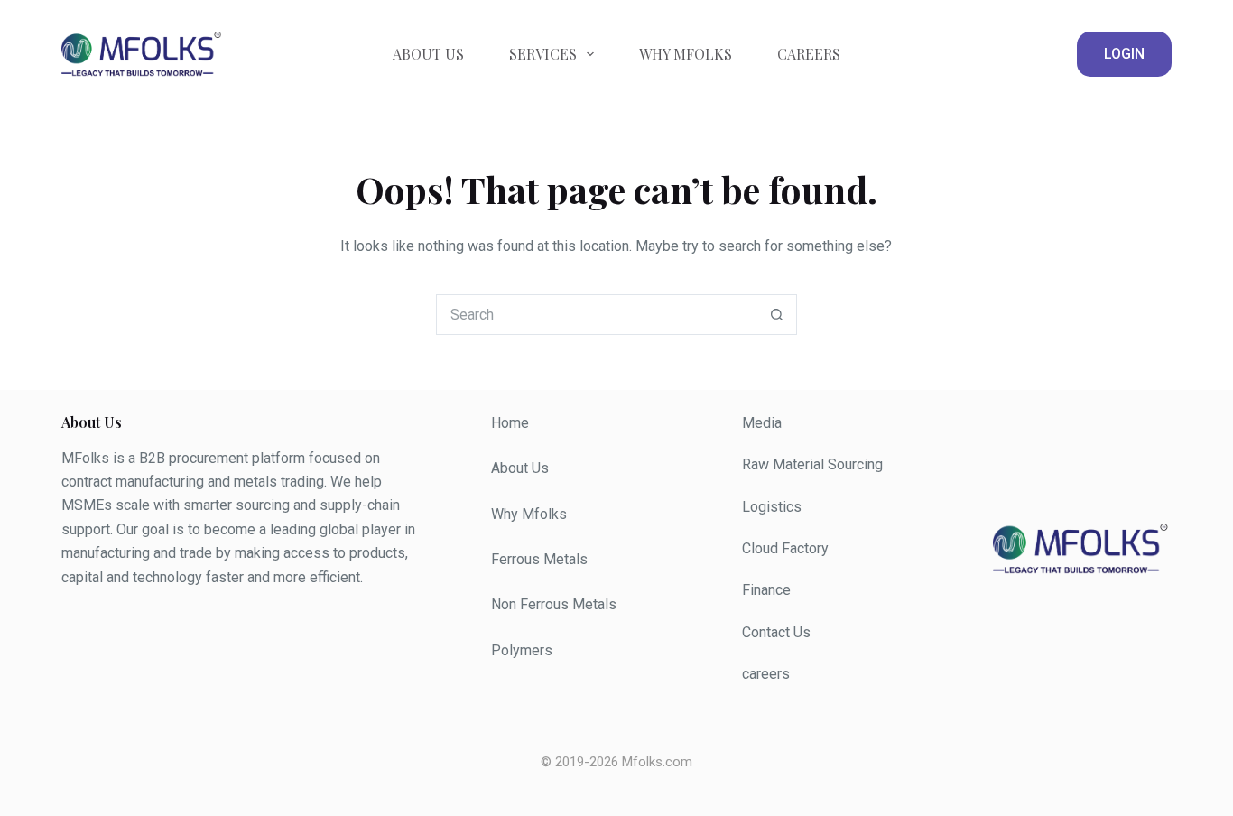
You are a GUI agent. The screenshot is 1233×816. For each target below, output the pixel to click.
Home (510, 422)
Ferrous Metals (539, 559)
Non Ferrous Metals (553, 604)
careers (766, 673)
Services (543, 53)
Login (1124, 53)
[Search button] (776, 314)
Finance (766, 589)
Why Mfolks (685, 53)
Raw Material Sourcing (812, 464)
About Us (428, 53)
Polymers (521, 650)
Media (762, 422)
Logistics (772, 506)
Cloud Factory (785, 548)
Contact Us (776, 632)
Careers (808, 53)
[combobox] (597, 314)
